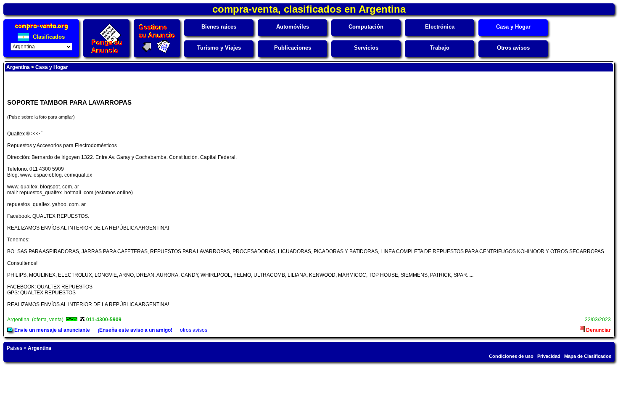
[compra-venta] (41, 30)
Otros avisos (513, 48)
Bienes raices (218, 27)
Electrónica (439, 27)
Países (14, 348)
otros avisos (193, 330)
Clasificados (48, 37)
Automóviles (292, 27)
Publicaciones (292, 48)
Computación (366, 27)
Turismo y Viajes (219, 48)
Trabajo (439, 48)
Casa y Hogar (513, 27)
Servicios (366, 48)
